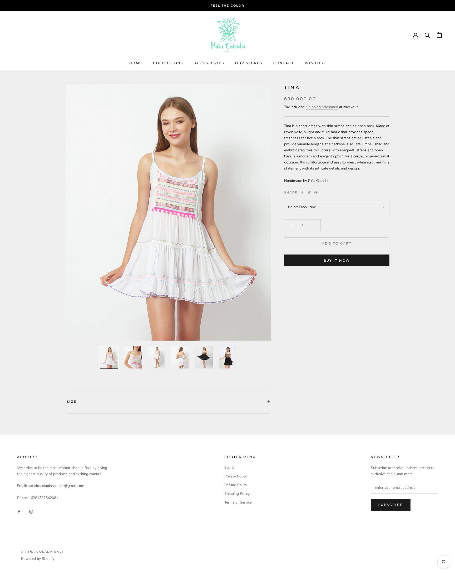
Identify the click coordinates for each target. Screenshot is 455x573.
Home (135, 63)
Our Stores (248, 63)
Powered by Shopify (38, 558)
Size (72, 401)
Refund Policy (235, 484)
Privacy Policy (235, 476)
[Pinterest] (316, 192)
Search (229, 467)
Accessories (209, 63)
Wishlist (315, 63)
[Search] (427, 35)
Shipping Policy (237, 493)
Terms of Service (237, 502)
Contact (283, 63)
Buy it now (337, 261)
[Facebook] (302, 192)
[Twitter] (309, 192)
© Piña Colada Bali (42, 552)
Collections (168, 63)
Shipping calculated (322, 106)
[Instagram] (31, 511)
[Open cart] (439, 35)
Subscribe (390, 505)
